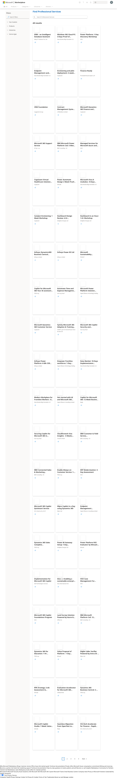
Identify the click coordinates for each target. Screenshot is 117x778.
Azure (20, 772)
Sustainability (110, 772)
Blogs (18, 766)
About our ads (58, 777)
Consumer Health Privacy (7, 777)
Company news (82, 772)
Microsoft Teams (59, 772)
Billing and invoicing (106, 766)
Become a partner (5, 768)
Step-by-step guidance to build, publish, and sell (61, 768)
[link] (43, 43)
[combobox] (60, 17)
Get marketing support (24, 768)
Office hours (34, 766)
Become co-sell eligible (84, 768)
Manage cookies (68, 777)
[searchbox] (19, 17)
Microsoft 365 (36, 772)
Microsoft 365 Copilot (46, 772)
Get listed (14, 768)
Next (83, 759)
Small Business (68, 772)
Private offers (69, 766)
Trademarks (50, 777)
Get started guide (44, 766)
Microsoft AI (3, 772)
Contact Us (24, 777)
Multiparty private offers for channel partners (32, 770)
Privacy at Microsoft (94, 772)
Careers (75, 772)
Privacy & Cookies (33, 777)
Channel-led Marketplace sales (9, 770)
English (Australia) (5, 773)
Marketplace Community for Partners (102, 768)
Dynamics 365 (27, 772)
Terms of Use (43, 777)
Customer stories (26, 766)
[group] (35, 42)
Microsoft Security (13, 772)
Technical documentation (57, 766)
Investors (102, 772)
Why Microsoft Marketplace (8, 766)
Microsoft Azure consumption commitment (87, 766)
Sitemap (17, 777)
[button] (34, 17)
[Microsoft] (8, 2)
